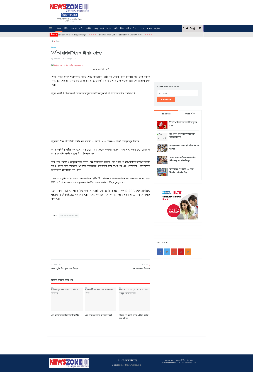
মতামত (149, 28)
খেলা (102, 28)
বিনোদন (108, 28)
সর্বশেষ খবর (166, 113)
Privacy (190, 360)
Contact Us (180, 360)
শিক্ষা (142, 28)
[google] (190, 28)
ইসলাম (135, 28)
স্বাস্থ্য (96, 28)
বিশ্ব (122, 28)
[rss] (188, 251)
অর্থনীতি (88, 28)
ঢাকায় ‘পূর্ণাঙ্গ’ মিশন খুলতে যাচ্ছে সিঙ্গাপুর (64, 268)
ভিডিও (66, 28)
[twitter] (187, 28)
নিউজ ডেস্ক (57, 59)
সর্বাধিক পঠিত (190, 113)
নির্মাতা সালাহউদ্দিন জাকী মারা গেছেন (69, 215)
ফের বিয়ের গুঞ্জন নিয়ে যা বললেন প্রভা (98, 315)
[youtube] (194, 28)
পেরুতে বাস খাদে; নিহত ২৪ (141, 268)
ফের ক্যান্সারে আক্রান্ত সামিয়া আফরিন (65, 315)
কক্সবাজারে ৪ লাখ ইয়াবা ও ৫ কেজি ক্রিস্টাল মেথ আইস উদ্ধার (111, 34)
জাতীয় (81, 28)
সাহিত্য (128, 28)
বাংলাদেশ (73, 28)
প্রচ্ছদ (59, 28)
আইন (116, 28)
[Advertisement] (130, 12)
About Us (169, 360)
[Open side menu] (50, 28)
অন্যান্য (157, 28)
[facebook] (183, 28)
